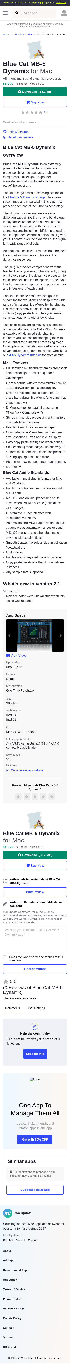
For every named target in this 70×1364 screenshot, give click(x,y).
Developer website (20, 137)
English (8, 1240)
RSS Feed (9, 1347)
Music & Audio (23, 34)
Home (6, 34)
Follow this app (18, 131)
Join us (61, 2)
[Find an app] (16, 13)
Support (8, 1337)
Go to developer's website (27, 770)
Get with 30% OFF (35, 1140)
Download (37, 92)
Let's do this (35, 1054)
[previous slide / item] (9, 635)
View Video (19, 655)
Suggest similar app (35, 1190)
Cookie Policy (12, 1318)
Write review (35, 892)
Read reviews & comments (19, 122)
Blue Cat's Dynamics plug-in (27, 197)
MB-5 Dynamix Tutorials (24, 355)
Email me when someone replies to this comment (36, 958)
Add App (9, 1260)
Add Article (10, 1279)
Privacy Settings (14, 1308)
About (7, 1250)
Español (33, 1240)
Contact (8, 1328)
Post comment (35, 969)
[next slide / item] (61, 635)
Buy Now (37, 102)
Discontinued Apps (16, 1270)
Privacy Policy (12, 1299)
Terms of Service (14, 1289)
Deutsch (21, 1240)
